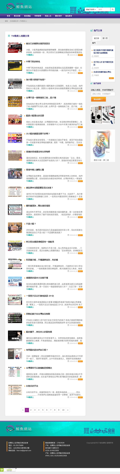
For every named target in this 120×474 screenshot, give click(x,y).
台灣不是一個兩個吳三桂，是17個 (41, 98)
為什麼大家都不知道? (35, 80)
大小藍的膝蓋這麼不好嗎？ (38, 134)
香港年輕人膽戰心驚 (35, 170)
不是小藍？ (31, 224)
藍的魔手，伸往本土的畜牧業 (39, 332)
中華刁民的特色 (33, 61)
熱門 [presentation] (94, 43)
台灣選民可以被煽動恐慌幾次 (39, 368)
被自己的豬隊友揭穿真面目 (38, 43)
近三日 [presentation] (96, 38)
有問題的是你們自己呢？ (37, 350)
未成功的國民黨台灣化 (102, 72)
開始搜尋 (97, 99)
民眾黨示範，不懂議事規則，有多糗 (42, 260)
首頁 (6, 21)
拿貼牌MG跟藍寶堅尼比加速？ (39, 188)
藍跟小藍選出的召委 (35, 116)
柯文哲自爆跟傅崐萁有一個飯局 (40, 242)
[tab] (96, 38)
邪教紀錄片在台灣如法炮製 (38, 314)
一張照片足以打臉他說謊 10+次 (40, 296)
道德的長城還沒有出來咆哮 (38, 152)
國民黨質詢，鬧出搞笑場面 (38, 206)
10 (63, 410)
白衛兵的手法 (32, 386)
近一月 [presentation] (105, 38)
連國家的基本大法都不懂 (37, 278)
